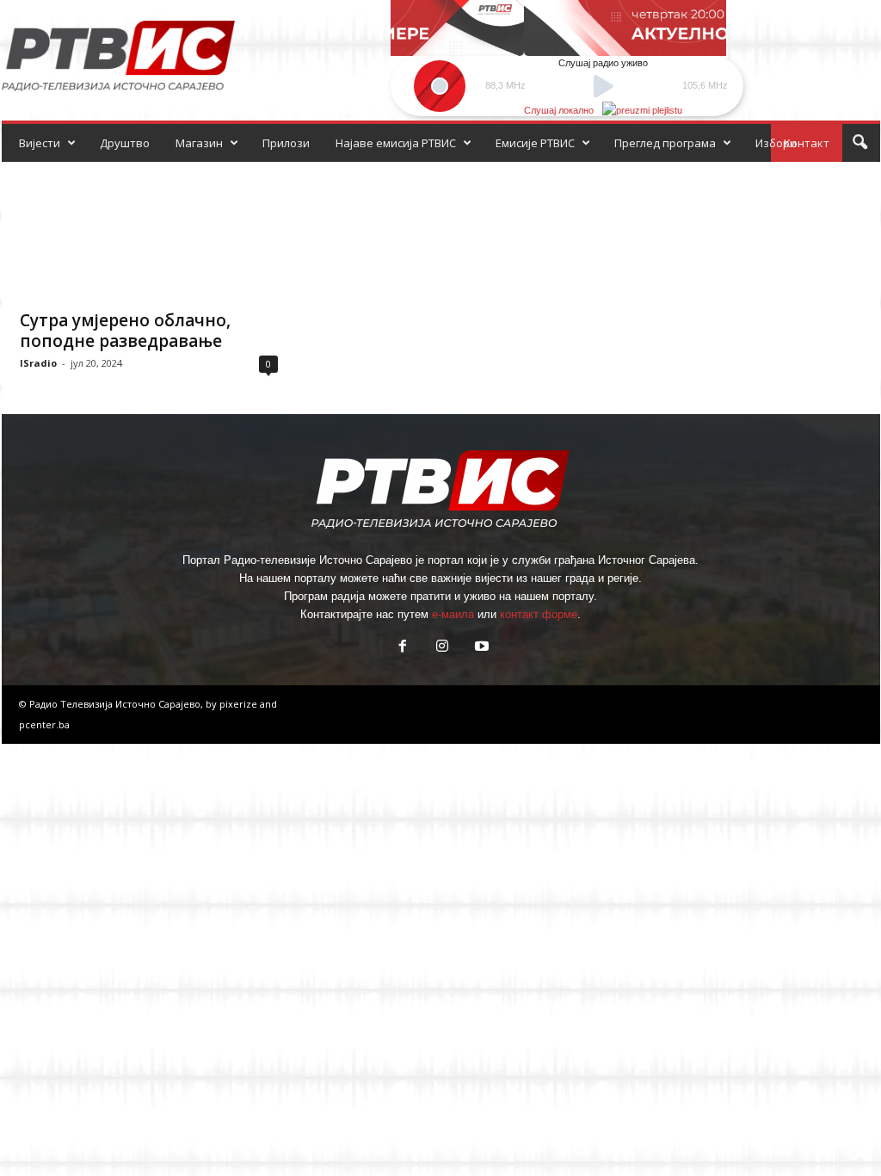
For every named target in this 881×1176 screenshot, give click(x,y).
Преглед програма (665, 143)
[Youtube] (480, 647)
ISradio (38, 362)
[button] (859, 143)
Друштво (125, 143)
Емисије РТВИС (535, 143)
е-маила (453, 614)
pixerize (239, 703)
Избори (776, 143)
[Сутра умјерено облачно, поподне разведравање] (149, 231)
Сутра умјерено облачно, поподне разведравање (125, 330)
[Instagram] (442, 647)
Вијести (39, 143)
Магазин (199, 143)
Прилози (286, 143)
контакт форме (538, 614)
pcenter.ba (44, 724)
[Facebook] (402, 647)
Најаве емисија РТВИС (396, 143)
